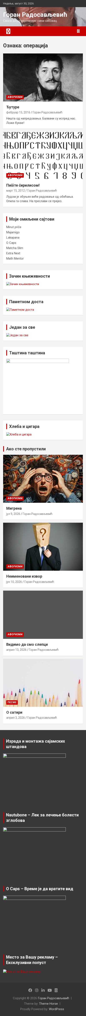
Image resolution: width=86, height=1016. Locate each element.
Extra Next (13, 253)
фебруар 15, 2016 (18, 112)
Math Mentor (15, 258)
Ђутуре (12, 107)
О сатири (14, 712)
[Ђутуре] (43, 77)
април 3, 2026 (15, 717)
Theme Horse (48, 1004)
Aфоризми (15, 97)
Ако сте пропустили (26, 448)
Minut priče (13, 227)
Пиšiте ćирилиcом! (23, 185)
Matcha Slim (14, 248)
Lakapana (12, 237)
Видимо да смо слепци (27, 644)
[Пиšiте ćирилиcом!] (43, 155)
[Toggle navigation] (8, 31)
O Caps (11, 243)
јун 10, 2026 (14, 581)
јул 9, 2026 (13, 514)
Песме (12, 702)
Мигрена (14, 508)
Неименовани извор (24, 576)
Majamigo (13, 232)
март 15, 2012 (15, 190)
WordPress (56, 1009)
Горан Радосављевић (35, 14)
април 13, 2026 (16, 649)
